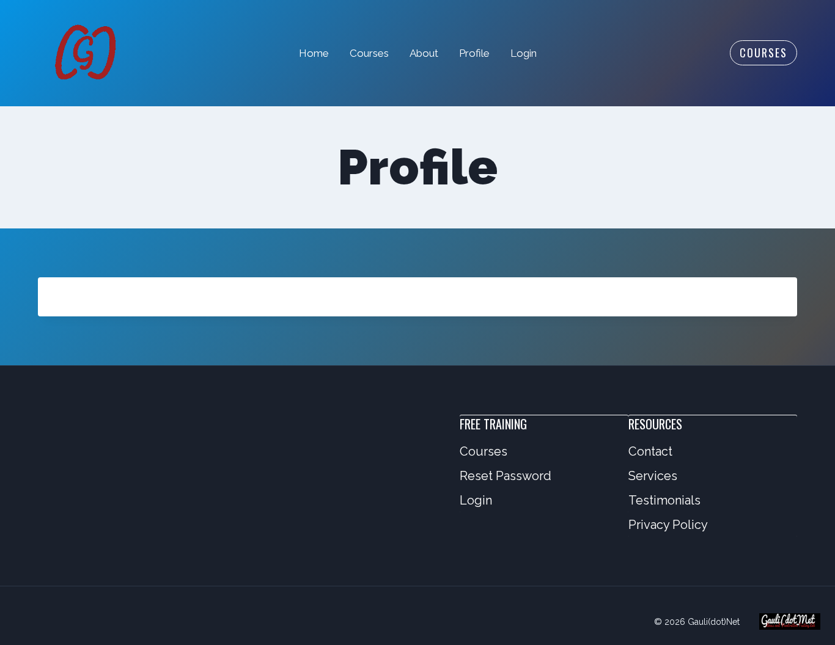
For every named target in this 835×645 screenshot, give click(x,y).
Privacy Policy (668, 524)
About (424, 53)
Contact (650, 451)
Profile (474, 53)
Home (314, 53)
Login (523, 53)
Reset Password (505, 475)
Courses (369, 53)
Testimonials (664, 500)
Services (652, 475)
